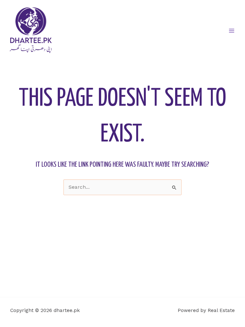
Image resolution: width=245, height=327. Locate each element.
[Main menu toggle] (232, 30)
